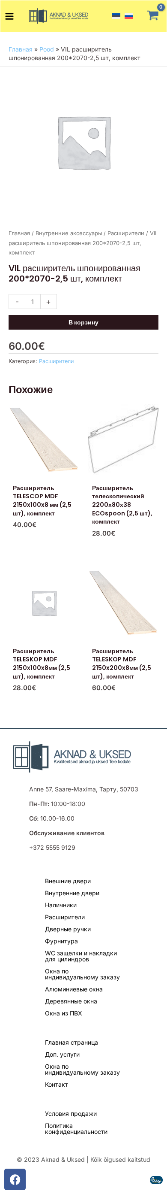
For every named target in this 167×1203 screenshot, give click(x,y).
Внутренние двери (72, 893)
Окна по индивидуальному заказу (82, 974)
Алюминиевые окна (74, 989)
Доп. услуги (62, 1054)
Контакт (56, 1084)
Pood (46, 49)
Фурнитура (61, 941)
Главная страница (71, 1042)
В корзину (83, 322)
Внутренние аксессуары (69, 233)
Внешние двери (68, 881)
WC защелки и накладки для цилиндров (81, 956)
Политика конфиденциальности (76, 1128)
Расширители (125, 233)
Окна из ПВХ (63, 1013)
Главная (21, 49)
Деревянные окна (71, 1001)
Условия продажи (71, 1113)
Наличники (61, 905)
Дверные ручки (68, 929)
